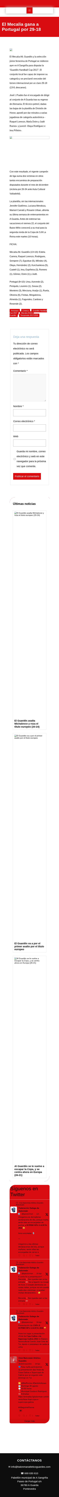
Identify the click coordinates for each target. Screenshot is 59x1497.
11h (37, 1214)
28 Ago (39, 1274)
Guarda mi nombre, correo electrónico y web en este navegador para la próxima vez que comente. (31, 459)
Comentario (20, 371)
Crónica (26, 311)
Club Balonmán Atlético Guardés (30, 1359)
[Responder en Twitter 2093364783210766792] (20, 1415)
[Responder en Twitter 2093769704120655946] (20, 1255)
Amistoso (15, 311)
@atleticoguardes (25, 1364)
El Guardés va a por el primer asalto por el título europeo (29, 946)
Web (15, 436)
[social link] (34, 3)
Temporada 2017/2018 (29, 315)
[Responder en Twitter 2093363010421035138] (20, 1304)
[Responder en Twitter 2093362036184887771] (20, 1350)
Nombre (18, 406)
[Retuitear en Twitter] (17, 1203)
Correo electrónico (24, 421)
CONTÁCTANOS (29, 1460)
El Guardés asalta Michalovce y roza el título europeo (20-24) (27, 723)
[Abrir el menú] (29, 10)
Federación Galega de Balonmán (29, 1209)
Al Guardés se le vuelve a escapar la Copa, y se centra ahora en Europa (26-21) (29, 1171)
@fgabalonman (27, 1214)
